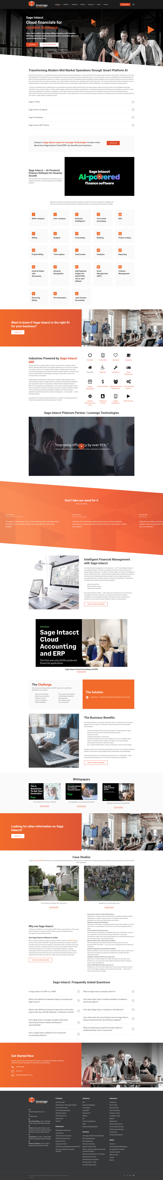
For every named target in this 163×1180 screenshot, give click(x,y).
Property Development (116, 1135)
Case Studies (59, 1133)
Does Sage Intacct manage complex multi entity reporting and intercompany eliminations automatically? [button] (48, 1022)
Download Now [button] (81, 671)
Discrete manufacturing (117, 1129)
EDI (84, 1118)
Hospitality (128, 360)
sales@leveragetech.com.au (24, 1075)
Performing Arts (128, 401)
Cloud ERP (86, 1110)
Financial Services (102, 386)
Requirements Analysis (89, 1157)
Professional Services (116, 1124)
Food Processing (115, 1110)
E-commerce (86, 1108)
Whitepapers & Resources (63, 1130)
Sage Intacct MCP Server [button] (39, 125)
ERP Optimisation (88, 1141)
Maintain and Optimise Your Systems (94, 1154)
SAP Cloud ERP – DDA (89, 1162)
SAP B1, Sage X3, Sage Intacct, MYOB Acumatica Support (94, 1150)
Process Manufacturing (117, 1126)
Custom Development (89, 1121)
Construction (115, 372)
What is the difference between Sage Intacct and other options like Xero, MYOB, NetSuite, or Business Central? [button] (51, 1011)
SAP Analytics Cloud (62, 1108)
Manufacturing (114, 1108)
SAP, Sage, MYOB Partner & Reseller (93, 1136)
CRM (84, 1124)
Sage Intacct (59, 1118)
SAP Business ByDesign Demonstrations (68, 1146)
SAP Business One (61, 1116)
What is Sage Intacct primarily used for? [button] (99, 991)
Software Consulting (89, 1144)
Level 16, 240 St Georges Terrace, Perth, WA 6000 (39, 1144)
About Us (112, 1144)
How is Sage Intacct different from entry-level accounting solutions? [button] (47, 1034)
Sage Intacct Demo (61, 1144)
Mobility (85, 1116)
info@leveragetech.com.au (37, 1112)
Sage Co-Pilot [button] (34, 102)
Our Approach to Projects (117, 1149)
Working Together (115, 1152)
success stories (38, 860)
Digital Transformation (89, 1146)
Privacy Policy (59, 1175)
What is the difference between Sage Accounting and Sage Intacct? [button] (50, 1000)
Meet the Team (114, 1154)
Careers (112, 1157)
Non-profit (90, 360)
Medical (112, 1118)
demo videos (72, 940)
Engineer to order (115, 1113)
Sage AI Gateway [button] (36, 117)
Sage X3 (58, 1121)
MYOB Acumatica (61, 1113)
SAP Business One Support (91, 1159)
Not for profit (113, 1105)
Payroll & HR (86, 1113)
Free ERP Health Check (89, 1165)
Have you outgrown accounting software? (65, 1150)
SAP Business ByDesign (63, 1110)
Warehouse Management (90, 1126)
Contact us (19, 1071)
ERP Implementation (89, 1138)
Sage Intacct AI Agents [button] (38, 110)
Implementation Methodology (118, 1146)
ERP (84, 1102)
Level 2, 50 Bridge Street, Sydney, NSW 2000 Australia (39, 1122)
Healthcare (115, 360)
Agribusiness (113, 1121)
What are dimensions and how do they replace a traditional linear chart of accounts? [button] (102, 1029)
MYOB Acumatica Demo (63, 1138)
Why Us (112, 1160)
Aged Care (103, 372)
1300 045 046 (20, 1067)
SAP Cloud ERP (60, 1102)
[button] (32, 45)
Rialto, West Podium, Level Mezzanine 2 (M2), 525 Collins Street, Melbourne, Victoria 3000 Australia (40, 1130)
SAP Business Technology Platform (66, 1105)
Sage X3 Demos (60, 1141)
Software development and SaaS (90, 403)
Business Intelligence (89, 1105)
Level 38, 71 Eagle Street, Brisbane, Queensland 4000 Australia (40, 1138)
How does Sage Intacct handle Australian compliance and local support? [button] (105, 1000)
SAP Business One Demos (63, 1136)
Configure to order (115, 1116)
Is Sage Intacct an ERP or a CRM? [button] (42, 991)
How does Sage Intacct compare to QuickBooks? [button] (103, 1010)
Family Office (103, 360)
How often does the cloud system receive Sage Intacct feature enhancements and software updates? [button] (105, 1018)
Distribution (113, 1102)
